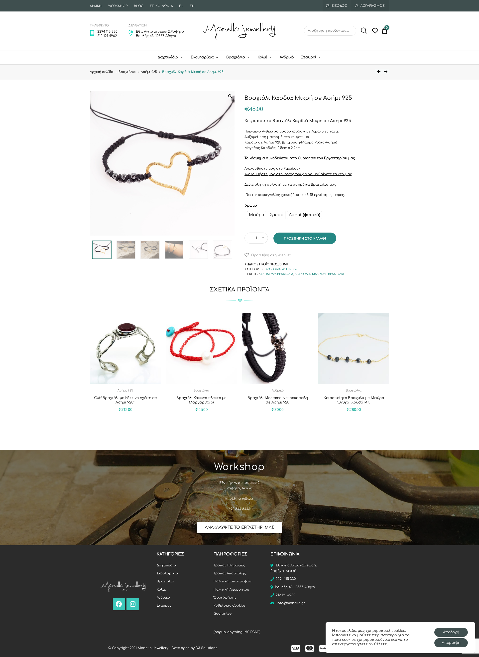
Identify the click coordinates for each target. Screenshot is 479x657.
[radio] (256, 215)
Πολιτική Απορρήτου (231, 589)
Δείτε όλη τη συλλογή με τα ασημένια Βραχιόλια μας (290, 184)
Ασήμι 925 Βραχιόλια (276, 274)
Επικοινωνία (161, 6)
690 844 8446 (239, 509)
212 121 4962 (285, 595)
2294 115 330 (286, 579)
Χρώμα (251, 205)
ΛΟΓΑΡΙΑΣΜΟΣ (372, 5)
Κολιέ (262, 57)
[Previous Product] (378, 71)
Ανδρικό (163, 597)
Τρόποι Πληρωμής (229, 565)
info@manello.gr (239, 498)
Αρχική (96, 6)
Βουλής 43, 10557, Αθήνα (295, 587)
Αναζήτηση (362, 30)
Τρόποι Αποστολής (230, 573)
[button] (267, 255)
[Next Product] (385, 71)
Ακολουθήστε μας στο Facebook (272, 168)
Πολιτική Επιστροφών (232, 581)
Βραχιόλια (235, 57)
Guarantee (223, 613)
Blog (138, 6)
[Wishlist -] (375, 32)
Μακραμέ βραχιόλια (328, 274)
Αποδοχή (451, 632)
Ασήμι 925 (149, 72)
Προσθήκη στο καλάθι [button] (125, 420)
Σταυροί (308, 57)
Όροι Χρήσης (225, 597)
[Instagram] (132, 604)
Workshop (118, 6)
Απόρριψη (451, 643)
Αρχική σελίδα (102, 72)
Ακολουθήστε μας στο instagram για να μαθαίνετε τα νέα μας (298, 174)
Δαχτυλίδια (168, 57)
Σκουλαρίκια (202, 57)
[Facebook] (119, 604)
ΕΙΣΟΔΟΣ (339, 5)
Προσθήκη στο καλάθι (305, 238)
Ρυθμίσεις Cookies (229, 605)
